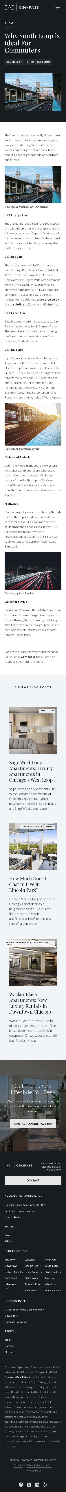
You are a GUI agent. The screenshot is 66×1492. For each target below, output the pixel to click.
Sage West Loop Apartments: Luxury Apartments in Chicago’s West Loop (31, 771)
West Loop (51, 1284)
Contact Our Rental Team (33, 1123)
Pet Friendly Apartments (19, 1211)
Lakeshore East (10, 1286)
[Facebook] (21, 1484)
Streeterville (52, 1271)
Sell (7, 1241)
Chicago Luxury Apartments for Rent (25, 1204)
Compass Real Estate (18, 1377)
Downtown (11, 1265)
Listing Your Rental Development (23, 1309)
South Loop (14, 62)
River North (31, 1290)
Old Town (30, 1278)
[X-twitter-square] (29, 1484)
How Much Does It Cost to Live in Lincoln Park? (28, 884)
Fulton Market (13, 1271)
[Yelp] (45, 1484)
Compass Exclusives (16, 1321)
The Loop (50, 1278)
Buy (7, 1235)
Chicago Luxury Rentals (22, 1196)
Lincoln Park (32, 1265)
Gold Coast (11, 1278)
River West (51, 1259)
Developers (11, 1315)
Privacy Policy (33, 1470)
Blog (7, 1352)
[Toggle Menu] (58, 7)
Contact (33, 1180)
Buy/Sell (10, 1226)
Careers (9, 1345)
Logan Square (32, 1271)
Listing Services (16, 1300)
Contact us (28, 656)
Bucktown (10, 1259)
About (9, 1331)
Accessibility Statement (39, 1465)
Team (8, 1339)
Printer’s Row (32, 1284)
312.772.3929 (53, 1169)
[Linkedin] (37, 1484)
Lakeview (30, 1259)
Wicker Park (52, 1290)
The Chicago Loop (38, 62)
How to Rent (12, 1217)
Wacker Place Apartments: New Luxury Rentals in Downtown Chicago (30, 1003)
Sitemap (18, 1465)
